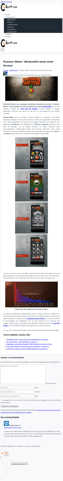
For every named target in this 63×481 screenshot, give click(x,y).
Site (36, 396)
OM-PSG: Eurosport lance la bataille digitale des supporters (27, 349)
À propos (8, 34)
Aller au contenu (6, 2)
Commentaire (51, 383)
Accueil (7, 14)
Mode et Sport (10, 27)
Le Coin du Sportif (11, 29)
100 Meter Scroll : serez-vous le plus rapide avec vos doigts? (27, 339)
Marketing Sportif (11, 19)
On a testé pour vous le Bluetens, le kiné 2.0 (22, 342)
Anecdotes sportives (12, 31)
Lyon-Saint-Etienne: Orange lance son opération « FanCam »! (28, 346)
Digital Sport (10, 22)
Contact (7, 36)
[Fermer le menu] (1, 457)
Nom (37, 387)
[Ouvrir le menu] (2, 49)
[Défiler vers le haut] (2, 454)
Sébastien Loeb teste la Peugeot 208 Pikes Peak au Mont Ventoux (29, 344)
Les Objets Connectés (12, 24)
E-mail (37, 392)
